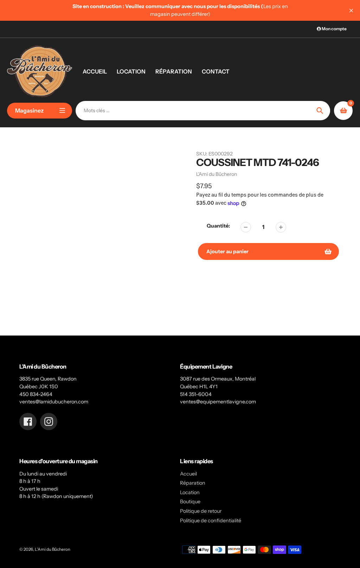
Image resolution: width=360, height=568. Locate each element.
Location (190, 492)
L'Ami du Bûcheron (52, 549)
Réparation (192, 483)
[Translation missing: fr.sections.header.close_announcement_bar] (351, 10)
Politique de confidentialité (210, 520)
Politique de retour (200, 511)
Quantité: (218, 226)
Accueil (188, 474)
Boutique (190, 501)
